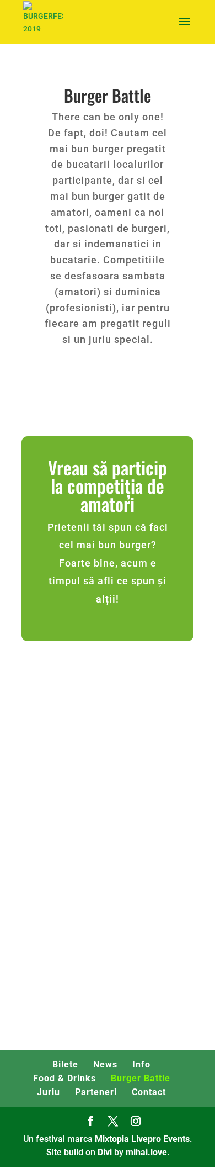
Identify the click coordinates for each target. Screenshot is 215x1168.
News (105, 1064)
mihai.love (146, 1152)
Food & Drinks (64, 1078)
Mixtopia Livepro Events (142, 1139)
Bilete (65, 1064)
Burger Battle (140, 1078)
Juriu (48, 1092)
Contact (149, 1092)
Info (141, 1064)
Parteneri (96, 1092)
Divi (105, 1152)
